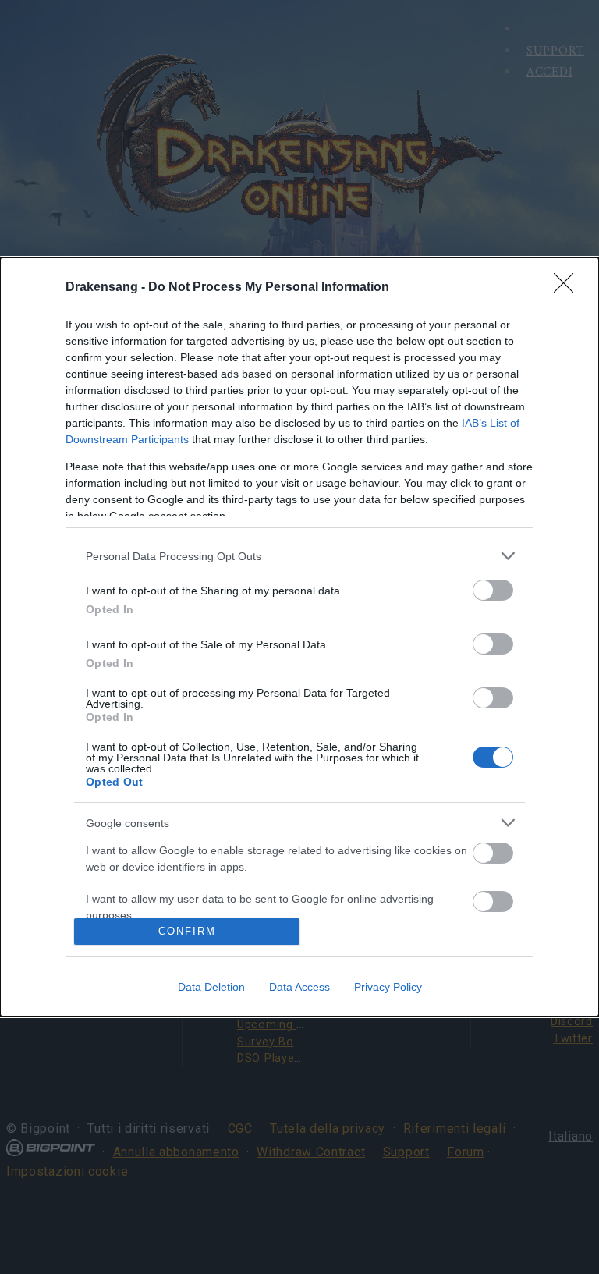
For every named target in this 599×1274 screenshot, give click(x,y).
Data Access (299, 987)
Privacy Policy (388, 987)
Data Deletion (211, 987)
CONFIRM (187, 931)
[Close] (568, 288)
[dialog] (299, 637)
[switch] (493, 590)
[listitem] (299, 556)
